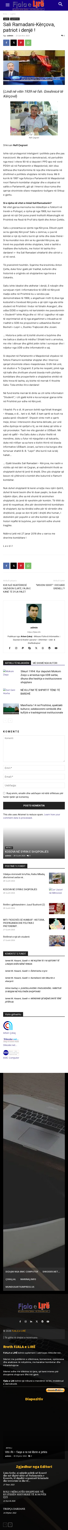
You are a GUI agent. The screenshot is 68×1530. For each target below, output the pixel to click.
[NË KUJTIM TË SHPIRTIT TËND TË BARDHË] (11, 693)
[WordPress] (50, 648)
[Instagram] (17, 648)
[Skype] (30, 648)
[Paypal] (24, 648)
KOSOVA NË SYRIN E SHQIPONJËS (27, 851)
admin (10, 35)
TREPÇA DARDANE (14, 1509)
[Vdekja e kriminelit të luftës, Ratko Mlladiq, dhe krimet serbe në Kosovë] (57, 878)
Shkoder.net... (55, 1352)
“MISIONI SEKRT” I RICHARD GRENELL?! (50, 587)
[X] (13, 43)
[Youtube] (57, 648)
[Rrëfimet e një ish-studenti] (57, 940)
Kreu (5, 14)
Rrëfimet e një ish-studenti (16, 937)
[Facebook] (6, 43)
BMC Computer (11, 1057)
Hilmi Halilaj (11, 988)
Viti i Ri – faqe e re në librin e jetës (26, 1452)
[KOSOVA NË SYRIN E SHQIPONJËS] (34, 843)
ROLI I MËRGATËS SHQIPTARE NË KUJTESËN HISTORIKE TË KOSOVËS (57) (24, 1494)
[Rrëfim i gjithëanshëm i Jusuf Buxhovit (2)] (57, 908)
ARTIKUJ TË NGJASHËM (17, 663)
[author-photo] (34, 623)
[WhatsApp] (28, 43)
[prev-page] (5, 721)
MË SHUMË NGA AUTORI (45, 663)
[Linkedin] (31, 1322)
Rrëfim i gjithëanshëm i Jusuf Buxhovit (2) (24, 904)
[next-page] (10, 721)
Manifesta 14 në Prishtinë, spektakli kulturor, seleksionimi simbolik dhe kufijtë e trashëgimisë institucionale (42, 709)
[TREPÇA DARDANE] (59, 1513)
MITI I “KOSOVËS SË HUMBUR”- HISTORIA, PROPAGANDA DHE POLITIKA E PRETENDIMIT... (24, 923)
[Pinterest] (21, 43)
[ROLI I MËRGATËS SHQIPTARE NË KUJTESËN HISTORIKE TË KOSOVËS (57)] (59, 1496)
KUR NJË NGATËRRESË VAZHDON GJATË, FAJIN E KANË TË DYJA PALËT (17, 588)
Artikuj (9, 1448)
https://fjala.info (34, 632)
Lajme (13, 14)
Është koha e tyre (39, 970)
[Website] (44, 648)
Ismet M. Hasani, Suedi (16, 960)
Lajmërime (15, 19)
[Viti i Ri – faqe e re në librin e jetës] (34, 1431)
